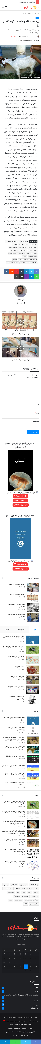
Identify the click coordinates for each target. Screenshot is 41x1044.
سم (18, 892)
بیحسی (15, 244)
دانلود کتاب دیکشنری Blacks (15, 756)
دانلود (29, 892)
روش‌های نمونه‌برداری (17, 676)
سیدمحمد (33, 37)
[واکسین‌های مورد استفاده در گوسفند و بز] (33, 815)
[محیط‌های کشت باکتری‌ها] (32, 690)
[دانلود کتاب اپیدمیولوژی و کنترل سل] (33, 768)
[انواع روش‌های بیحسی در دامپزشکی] (33, 607)
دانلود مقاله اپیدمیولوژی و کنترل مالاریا (15, 862)
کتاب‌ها (36, 988)
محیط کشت (18, 900)
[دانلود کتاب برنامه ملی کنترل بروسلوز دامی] (33, 731)
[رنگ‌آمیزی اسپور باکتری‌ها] (32, 660)
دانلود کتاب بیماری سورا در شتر (15, 747)
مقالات (36, 991)
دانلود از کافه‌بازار (19, 500)
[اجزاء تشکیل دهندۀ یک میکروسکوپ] (32, 700)
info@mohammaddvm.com (21, 1024)
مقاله (10, 900)
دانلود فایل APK (19, 496)
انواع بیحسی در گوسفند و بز (12, 241)
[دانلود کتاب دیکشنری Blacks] (33, 759)
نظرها (7, 629)
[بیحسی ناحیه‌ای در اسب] (33, 587)
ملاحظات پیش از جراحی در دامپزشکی (16, 615)
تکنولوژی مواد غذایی (28, 1032)
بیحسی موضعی (13, 247)
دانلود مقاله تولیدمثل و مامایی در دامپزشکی (14, 840)
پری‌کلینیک (34, 1008)
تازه (35, 629)
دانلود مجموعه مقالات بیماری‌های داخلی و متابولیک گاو (20, 995)
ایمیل (37, 413)
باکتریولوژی (14, 885)
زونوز (23, 892)
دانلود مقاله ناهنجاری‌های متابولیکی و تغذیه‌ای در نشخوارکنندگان (13, 832)
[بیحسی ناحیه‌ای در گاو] (33, 597)
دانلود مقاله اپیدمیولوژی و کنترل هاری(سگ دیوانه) (15, 850)
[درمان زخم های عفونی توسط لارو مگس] (32, 650)
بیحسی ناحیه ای (32, 250)
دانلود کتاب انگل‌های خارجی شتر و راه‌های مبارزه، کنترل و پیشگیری (14, 738)
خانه (36, 13)
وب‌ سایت (36, 421)
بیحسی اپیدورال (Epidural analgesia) (26, 889)
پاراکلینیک (35, 1004)
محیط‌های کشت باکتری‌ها (16, 686)
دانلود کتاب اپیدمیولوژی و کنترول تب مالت (14, 783)
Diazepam (24, 241)
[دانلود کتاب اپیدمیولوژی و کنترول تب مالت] (33, 784)
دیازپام (15, 260)
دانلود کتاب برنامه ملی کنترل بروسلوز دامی (16, 728)
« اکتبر (37, 976)
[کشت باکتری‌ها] (32, 670)
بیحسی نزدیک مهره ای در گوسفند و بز (27, 253)
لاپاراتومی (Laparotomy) (21, 896)
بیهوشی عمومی (12, 253)
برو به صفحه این (19, 504)
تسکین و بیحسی (32, 257)
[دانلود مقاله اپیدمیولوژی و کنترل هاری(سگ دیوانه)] (33, 853)
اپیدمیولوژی (23, 885)
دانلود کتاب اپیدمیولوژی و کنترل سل (13, 765)
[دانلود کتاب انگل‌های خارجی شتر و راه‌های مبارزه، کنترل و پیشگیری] (33, 740)
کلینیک (30, 13)
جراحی (24, 13)
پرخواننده (21, 629)
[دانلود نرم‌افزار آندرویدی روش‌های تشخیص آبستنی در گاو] (33, 824)
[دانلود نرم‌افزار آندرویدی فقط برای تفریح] (32, 640)
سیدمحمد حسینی (10, 1021)
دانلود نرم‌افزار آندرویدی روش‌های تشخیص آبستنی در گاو (14, 822)
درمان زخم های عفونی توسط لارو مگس (13, 647)
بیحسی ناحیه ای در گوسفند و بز (18, 250)
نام (37, 404)
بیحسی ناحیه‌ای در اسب (17, 584)
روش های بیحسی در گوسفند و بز (28, 263)
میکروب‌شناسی (34, 904)
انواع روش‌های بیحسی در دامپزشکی (16, 605)
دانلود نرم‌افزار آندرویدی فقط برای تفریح (13, 637)
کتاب (25, 904)
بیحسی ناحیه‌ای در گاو (17, 594)
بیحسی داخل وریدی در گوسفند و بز (28, 247)
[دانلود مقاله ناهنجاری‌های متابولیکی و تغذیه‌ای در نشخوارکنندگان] (33, 833)
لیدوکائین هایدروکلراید (12, 263)
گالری (8, 1032)
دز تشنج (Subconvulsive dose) (28, 260)
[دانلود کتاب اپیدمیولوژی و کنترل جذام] (33, 776)
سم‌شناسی (11, 892)
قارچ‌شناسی (35, 896)
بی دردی (34, 244)
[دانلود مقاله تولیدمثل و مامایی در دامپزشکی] (33, 843)
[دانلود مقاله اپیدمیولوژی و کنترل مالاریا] (33, 865)
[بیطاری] (31, 7)
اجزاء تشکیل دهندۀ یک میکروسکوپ (17, 697)
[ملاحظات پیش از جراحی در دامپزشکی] (33, 617)
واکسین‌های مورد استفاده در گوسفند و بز (13, 812)
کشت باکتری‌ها (30, 2)
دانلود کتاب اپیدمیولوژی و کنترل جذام (15, 775)
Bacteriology (34, 885)
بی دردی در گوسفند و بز (24, 244)
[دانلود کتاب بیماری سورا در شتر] (33, 750)
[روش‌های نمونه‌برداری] (32, 680)
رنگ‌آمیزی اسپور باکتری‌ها (16, 656)
